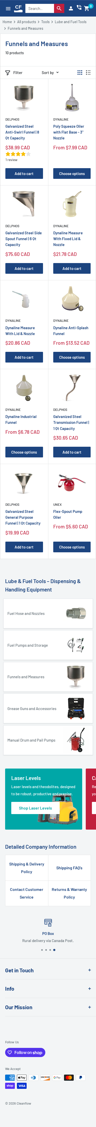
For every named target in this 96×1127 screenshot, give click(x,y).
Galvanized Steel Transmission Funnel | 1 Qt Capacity (71, 422)
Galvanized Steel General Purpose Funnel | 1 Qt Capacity (22, 517)
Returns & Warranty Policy (69, 893)
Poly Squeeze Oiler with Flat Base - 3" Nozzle (68, 132)
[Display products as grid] (80, 72)
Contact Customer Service (26, 893)
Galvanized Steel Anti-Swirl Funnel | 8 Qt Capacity (22, 132)
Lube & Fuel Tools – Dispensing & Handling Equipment (43, 585)
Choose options (72, 173)
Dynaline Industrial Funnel (21, 419)
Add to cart (24, 173)
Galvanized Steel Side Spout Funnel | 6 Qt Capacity (23, 238)
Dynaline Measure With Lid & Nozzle (20, 330)
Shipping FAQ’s (69, 867)
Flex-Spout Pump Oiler (67, 514)
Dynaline (61, 119)
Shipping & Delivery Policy (26, 867)
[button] (87, 8)
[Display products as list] (88, 72)
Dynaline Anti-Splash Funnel (70, 330)
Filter (18, 72)
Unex (57, 504)
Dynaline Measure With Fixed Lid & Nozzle (68, 238)
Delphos (12, 119)
